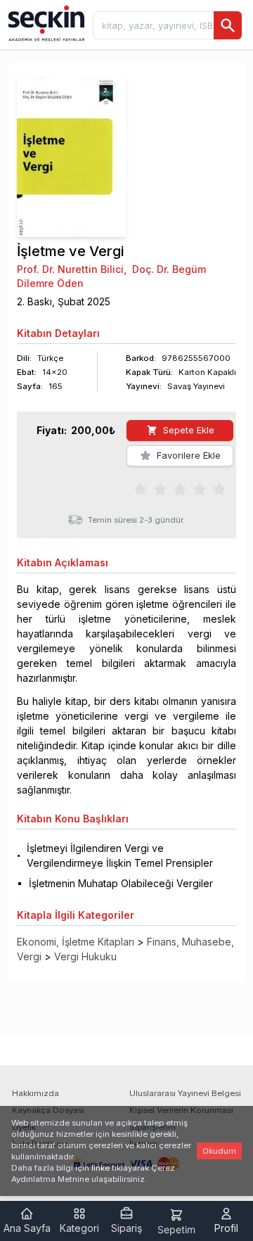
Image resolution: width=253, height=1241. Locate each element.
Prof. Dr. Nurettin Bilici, (71, 269)
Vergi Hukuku (85, 956)
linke (100, 1168)
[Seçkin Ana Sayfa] (45, 22)
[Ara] (228, 25)
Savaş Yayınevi (196, 386)
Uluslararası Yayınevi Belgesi (185, 1093)
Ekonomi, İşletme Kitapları (75, 942)
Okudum (219, 1151)
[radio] (141, 488)
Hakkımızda (35, 1093)
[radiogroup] (180, 488)
